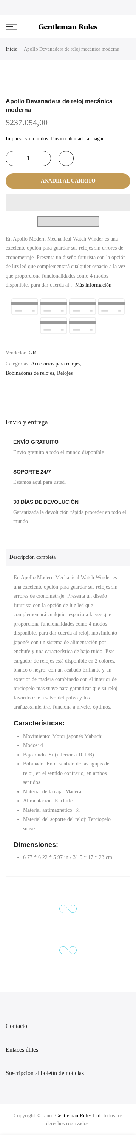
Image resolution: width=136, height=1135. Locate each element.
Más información (92, 285)
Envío (57, 138)
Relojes (65, 373)
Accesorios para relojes (55, 364)
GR (32, 353)
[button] (68, 202)
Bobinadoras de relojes (30, 373)
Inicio (12, 49)
